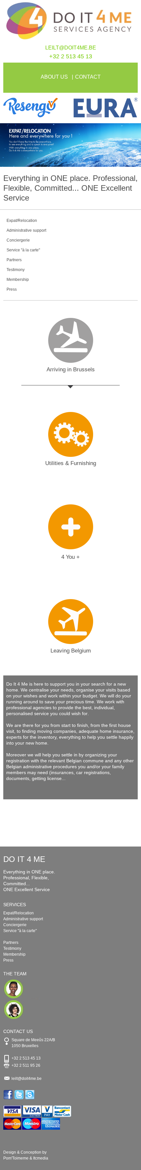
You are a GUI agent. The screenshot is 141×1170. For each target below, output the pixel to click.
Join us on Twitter (19, 1095)
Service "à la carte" (23, 250)
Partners (14, 260)
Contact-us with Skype (30, 1095)
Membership (18, 279)
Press (12, 289)
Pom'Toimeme (16, 1158)
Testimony (16, 269)
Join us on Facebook (8, 1095)
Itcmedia (40, 1158)
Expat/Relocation (22, 220)
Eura (104, 107)
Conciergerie (18, 240)
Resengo (36, 107)
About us (54, 77)
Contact (88, 77)
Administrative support (26, 230)
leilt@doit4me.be (70, 47)
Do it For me (70, 22)
